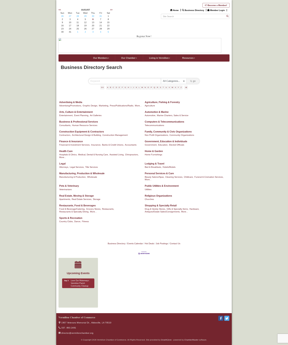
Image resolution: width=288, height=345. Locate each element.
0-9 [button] (102, 87)
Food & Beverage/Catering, (72, 209)
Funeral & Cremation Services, (209, 177)
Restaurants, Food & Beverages (77, 205)
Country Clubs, (66, 221)
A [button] (107, 87)
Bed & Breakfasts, (153, 167)
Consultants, (65, 125)
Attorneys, (64, 167)
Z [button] (181, 87)
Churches (149, 199)
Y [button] (178, 87)
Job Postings (162, 243)
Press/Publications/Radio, (122, 106)
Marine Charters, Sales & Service (172, 115)
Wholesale (92, 177)
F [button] (122, 87)
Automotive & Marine (157, 112)
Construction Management (115, 135)
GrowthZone (166, 340)
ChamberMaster (191, 340)
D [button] (116, 87)
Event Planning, (81, 115)
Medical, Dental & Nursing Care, (93, 155)
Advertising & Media (70, 102)
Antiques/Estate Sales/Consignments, (162, 212)
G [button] (125, 87)
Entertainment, (66, 115)
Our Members (100, 58)
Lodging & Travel (154, 163)
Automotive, (150, 115)
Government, (151, 145)
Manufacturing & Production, (72, 177)
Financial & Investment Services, (74, 145)
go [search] (194, 81)
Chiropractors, (132, 155)
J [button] (133, 87)
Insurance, (96, 145)
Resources (188, 58)
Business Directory (116, 243)
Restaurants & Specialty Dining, (74, 212)
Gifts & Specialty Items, (178, 209)
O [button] (148, 87)
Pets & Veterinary (69, 186)
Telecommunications (154, 125)
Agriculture (150, 106)
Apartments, (65, 199)
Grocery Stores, (93, 209)
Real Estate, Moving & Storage (76, 196)
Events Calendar (135, 243)
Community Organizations (182, 135)
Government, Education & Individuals (166, 141)
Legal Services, (77, 167)
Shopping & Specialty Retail (161, 205)
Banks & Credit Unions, (113, 145)
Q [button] (154, 87)
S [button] (160, 87)
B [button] (110, 87)
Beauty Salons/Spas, (154, 177)
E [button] (119, 87)
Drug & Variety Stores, (155, 209)
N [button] (145, 87)
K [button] (136, 87)
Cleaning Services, (174, 177)
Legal (62, 163)
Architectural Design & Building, (87, 135)
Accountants (130, 145)
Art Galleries (96, 115)
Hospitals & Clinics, (68, 155)
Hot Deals (149, 243)
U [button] (166, 87)
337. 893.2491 (68, 328)
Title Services (91, 167)
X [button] (175, 87)
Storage (96, 199)
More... (138, 106)
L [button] (139, 87)
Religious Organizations (158, 196)
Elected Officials (176, 145)
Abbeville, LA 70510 (86, 322)
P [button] (151, 87)
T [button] (163, 87)
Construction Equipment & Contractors (81, 131)
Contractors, (65, 135)
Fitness (85, 221)
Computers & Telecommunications (164, 121)
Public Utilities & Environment (162, 186)
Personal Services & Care (159, 173)
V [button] (169, 87)
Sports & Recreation (70, 218)
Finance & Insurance (71, 141)
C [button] (113, 87)
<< (59, 10)
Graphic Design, (90, 106)
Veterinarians (65, 189)
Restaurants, (108, 209)
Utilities (148, 189)
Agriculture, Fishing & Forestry (162, 102)
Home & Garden (154, 151)
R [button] (157, 87)
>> (111, 10)
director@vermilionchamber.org (77, 333)
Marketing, (104, 106)
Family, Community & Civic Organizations (168, 131)
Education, (163, 145)
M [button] (142, 87)
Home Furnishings (153, 155)
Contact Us (175, 243)
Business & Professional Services (78, 121)
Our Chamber (128, 58)
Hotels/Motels (169, 167)
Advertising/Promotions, (70, 106)
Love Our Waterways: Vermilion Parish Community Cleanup (80, 283)
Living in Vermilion (159, 58)
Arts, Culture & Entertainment (76, 112)
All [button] (186, 87)
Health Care (66, 151)
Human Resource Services (84, 125)
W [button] (172, 87)
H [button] (128, 87)
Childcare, (189, 177)
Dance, (77, 221)
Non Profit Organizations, (157, 135)
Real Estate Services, (82, 199)
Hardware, (194, 209)
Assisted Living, (117, 155)
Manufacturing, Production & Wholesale (82, 173)
